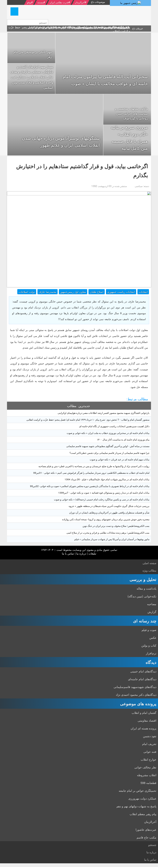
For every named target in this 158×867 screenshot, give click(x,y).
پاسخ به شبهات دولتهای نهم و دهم (136, 806)
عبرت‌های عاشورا (146, 829)
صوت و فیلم (149, 630)
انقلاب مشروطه (146, 775)
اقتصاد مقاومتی (147, 720)
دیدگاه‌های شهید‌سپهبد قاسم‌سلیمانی (135, 687)
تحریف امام (149, 744)
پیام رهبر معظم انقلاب (143, 814)
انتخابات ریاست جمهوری (121, 292)
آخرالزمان (80, 2)
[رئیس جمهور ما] (130, 3)
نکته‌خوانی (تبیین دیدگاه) (142, 596)
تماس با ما (68, 553)
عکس (152, 637)
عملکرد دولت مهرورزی (142, 798)
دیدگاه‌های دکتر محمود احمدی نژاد (136, 694)
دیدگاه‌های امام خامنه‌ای (142, 679)
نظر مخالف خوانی (145, 767)
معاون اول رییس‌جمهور (73, 292)
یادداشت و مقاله (146, 588)
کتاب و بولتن (148, 645)
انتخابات (143, 292)
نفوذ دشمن (149, 736)
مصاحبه (151, 604)
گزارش (152, 612)
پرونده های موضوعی (138, 703)
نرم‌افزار (151, 653)
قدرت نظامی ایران (59, 2)
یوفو (29, 2)
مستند (40, 2)
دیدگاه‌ (151, 662)
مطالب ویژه (149, 570)
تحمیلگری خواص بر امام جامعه (137, 790)
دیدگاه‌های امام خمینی (143, 671)
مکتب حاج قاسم (146, 837)
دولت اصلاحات (27, 292)
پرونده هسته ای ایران (143, 728)
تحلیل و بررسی (143, 579)
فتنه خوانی (149, 751)
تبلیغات (92, 553)
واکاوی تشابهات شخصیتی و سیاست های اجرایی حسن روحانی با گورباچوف (131, 113)
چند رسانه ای (144, 621)
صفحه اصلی (149, 563)
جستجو (152, 845)
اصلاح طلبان (96, 292)
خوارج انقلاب (148, 759)
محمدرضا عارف (47, 292)
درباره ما (81, 553)
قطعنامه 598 (148, 783)
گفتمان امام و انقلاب (144, 713)
